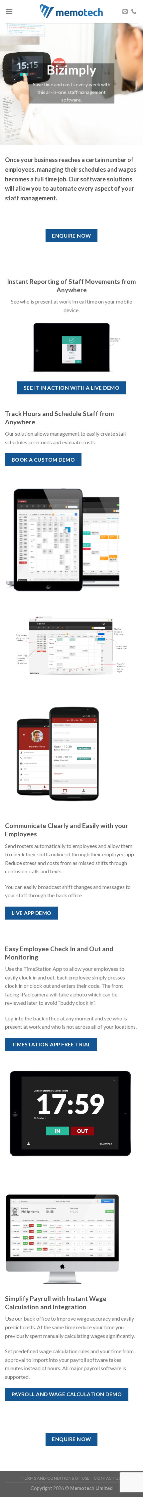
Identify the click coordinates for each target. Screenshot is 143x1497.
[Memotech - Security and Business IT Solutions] (71, 12)
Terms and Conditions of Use (56, 1478)
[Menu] (9, 11)
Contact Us (107, 1478)
